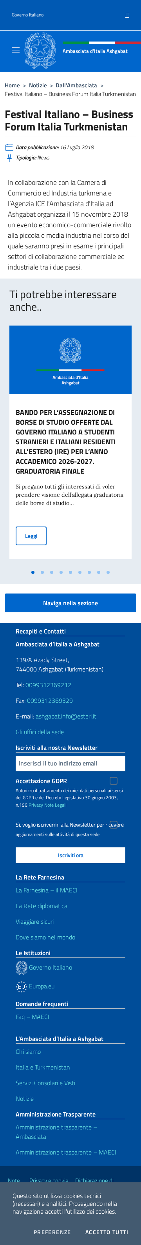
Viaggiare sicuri (35, 921)
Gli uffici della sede (40, 732)
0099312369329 (50, 700)
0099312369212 (48, 684)
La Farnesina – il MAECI (47, 890)
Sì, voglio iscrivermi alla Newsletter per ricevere (70, 824)
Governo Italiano (27, 14)
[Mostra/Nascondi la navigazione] (15, 50)
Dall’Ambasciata (76, 85)
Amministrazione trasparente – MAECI (66, 1152)
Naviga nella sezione (70, 603)
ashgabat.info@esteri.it (66, 716)
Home (12, 85)
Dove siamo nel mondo (45, 937)
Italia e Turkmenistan (43, 1067)
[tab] (32, 572)
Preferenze (52, 1232)
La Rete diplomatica (41, 905)
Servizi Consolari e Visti (45, 1083)
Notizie (38, 85)
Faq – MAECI (32, 1016)
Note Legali (55, 805)
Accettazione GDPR (41, 780)
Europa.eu (40, 986)
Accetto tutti (106, 1232)
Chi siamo (28, 1051)
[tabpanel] (70, 445)
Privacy (36, 805)
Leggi (36, 535)
